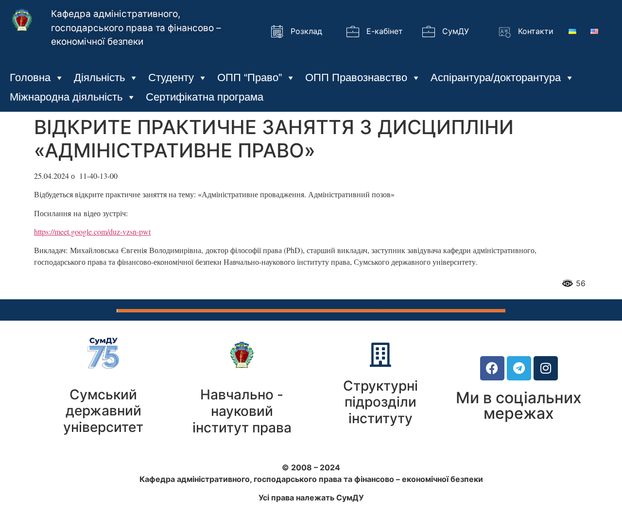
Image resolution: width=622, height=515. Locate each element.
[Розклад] (277, 31)
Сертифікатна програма (204, 97)
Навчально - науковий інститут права (242, 410)
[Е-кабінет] (352, 31)
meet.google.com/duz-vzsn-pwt (102, 231)
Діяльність (99, 77)
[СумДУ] (428, 31)
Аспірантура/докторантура (496, 77)
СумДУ (455, 31)
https (41, 231)
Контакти (535, 31)
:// (51, 231)
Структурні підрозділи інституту (380, 402)
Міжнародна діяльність (66, 97)
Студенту (171, 77)
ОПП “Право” (249, 77)
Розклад (306, 31)
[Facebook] (492, 368)
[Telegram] (519, 368)
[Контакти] (504, 31)
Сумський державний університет (103, 410)
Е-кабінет (384, 31)
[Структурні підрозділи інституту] (380, 355)
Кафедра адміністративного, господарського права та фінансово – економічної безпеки (136, 27)
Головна (30, 77)
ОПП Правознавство (356, 77)
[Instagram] (546, 368)
